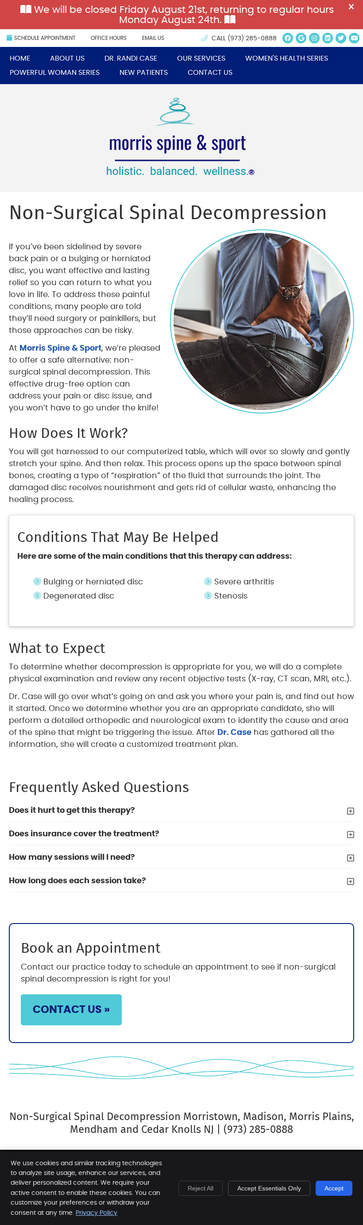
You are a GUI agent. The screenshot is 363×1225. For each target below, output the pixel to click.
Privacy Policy (96, 1213)
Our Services (201, 58)
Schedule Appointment (44, 38)
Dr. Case (234, 733)
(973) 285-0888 (252, 38)
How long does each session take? (77, 881)
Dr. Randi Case (130, 58)
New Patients (144, 72)
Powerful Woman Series (55, 72)
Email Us (153, 38)
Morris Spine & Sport (60, 348)
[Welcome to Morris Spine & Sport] (182, 173)
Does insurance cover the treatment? (84, 834)
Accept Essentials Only (269, 1188)
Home (20, 58)
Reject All (200, 1188)
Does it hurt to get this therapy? (72, 811)
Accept (334, 1188)
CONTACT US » (71, 1010)
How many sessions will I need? (72, 858)
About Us (67, 58)
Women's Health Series (286, 58)
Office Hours (109, 38)
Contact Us (210, 72)
